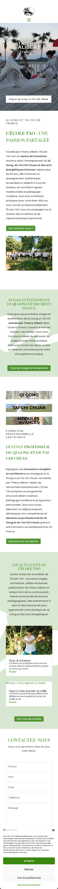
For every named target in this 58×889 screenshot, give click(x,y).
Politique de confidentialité (29, 885)
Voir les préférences (29, 877)
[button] (53, 830)
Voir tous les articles (29, 719)
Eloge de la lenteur (19, 660)
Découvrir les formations (23, 541)
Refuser (29, 869)
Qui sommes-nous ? (21, 228)
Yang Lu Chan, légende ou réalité (28, 690)
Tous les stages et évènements (29, 368)
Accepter (29, 861)
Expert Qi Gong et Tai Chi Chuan (28, 99)
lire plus (12, 671)
